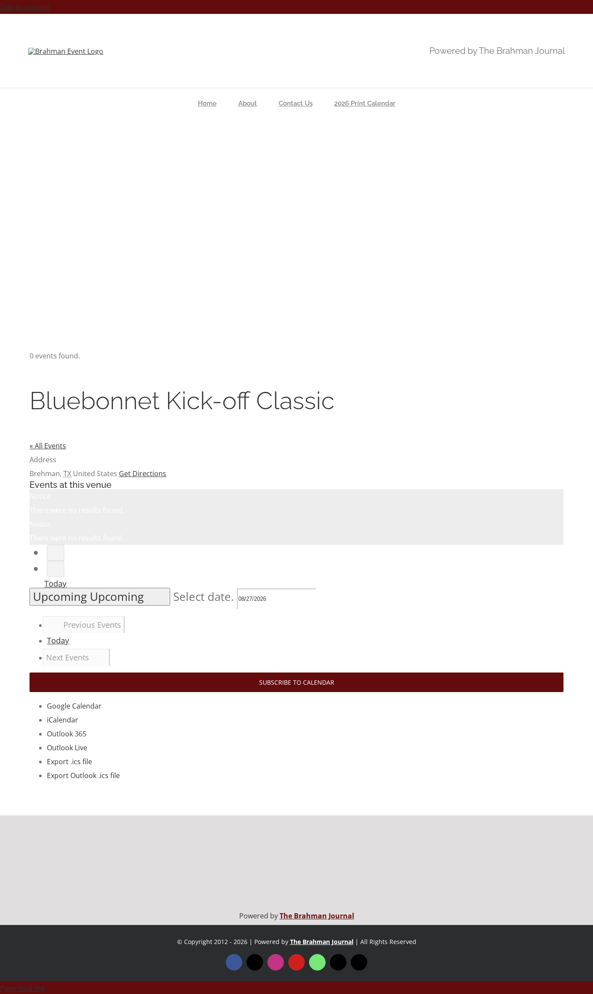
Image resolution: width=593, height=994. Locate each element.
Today (55, 583)
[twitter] (255, 962)
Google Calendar (74, 706)
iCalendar (62, 720)
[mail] (338, 962)
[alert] (296, 503)
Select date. (205, 596)
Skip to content (24, 7)
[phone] (359, 962)
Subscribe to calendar (296, 682)
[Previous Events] (55, 553)
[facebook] (234, 962)
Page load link (22, 988)
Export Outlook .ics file (83, 775)
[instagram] (275, 962)
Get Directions (142, 473)
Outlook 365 (66, 734)
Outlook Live (67, 747)
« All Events (48, 446)
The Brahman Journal (317, 916)
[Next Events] (55, 569)
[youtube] (296, 962)
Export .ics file (69, 761)
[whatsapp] (317, 962)
